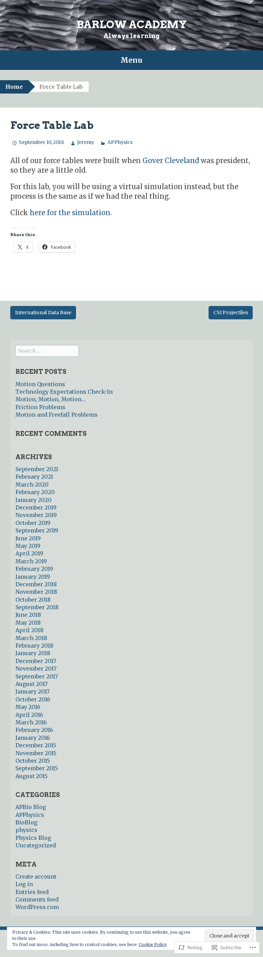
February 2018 (34, 645)
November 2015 (36, 753)
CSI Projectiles (230, 312)
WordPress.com (37, 907)
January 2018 (32, 653)
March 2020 (32, 484)
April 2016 (29, 714)
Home (14, 86)
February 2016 (34, 729)
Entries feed (32, 891)
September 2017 (36, 676)
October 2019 (32, 522)
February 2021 (34, 476)
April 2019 (29, 553)
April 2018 (29, 630)
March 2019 (31, 561)
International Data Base (43, 312)
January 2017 (32, 691)
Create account (36, 876)
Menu (131, 60)
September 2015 (36, 768)
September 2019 (36, 530)
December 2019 (36, 507)
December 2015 (35, 745)
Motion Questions (40, 384)
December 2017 (35, 661)
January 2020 (33, 499)
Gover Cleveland (170, 160)
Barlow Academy (132, 24)
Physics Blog (33, 837)
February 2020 (35, 492)
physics (26, 829)
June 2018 (28, 614)
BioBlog (26, 822)
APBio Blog (30, 806)
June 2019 (28, 538)
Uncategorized (35, 845)
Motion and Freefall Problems (56, 414)
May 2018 (28, 622)
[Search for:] (47, 350)
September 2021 (36, 469)
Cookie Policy (153, 944)
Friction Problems (40, 407)
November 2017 (36, 668)
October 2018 (33, 599)
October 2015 (32, 760)
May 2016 (27, 706)
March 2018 (31, 638)
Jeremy (85, 142)
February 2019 (34, 568)
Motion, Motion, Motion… (50, 399)
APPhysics (120, 142)
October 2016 (32, 699)
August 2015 (31, 776)
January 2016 (32, 737)
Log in (24, 884)
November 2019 (36, 515)
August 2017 (31, 683)
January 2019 (32, 576)
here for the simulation (70, 212)
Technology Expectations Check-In (64, 391)
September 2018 (37, 607)
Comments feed (37, 899)
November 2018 (36, 591)
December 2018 (36, 584)
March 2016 (31, 722)
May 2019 (27, 545)
